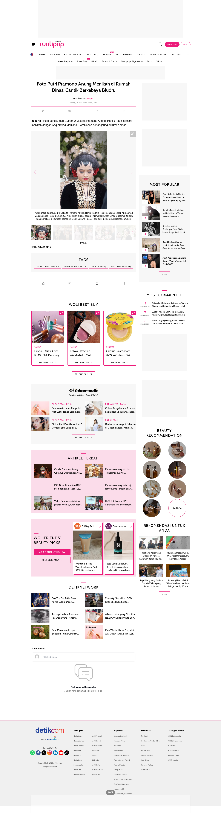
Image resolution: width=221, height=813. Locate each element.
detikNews (78, 736)
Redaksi (144, 736)
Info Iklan (145, 760)
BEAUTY (107, 54)
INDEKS (176, 54)
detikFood (96, 741)
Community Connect (123, 794)
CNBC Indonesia (175, 741)
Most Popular (65, 61)
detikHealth (97, 746)
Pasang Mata (119, 741)
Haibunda (172, 746)
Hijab (94, 61)
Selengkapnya (51, 560)
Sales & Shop (109, 61)
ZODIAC (141, 54)
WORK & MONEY (159, 54)
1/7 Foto (83, 243)
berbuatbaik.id (120, 736)
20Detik (95, 760)
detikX (95, 755)
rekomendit (119, 789)
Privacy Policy (147, 765)
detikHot (77, 755)
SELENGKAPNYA (83, 374)
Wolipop (96, 750)
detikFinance (79, 746)
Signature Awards (121, 755)
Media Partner (147, 755)
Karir (143, 746)
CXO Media (173, 760)
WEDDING (92, 54)
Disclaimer (145, 770)
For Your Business (121, 784)
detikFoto (96, 765)
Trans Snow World (122, 760)
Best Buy (82, 60)
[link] (83, 390)
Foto (149, 61)
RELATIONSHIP (124, 54)
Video (160, 61)
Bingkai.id (118, 770)
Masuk (186, 44)
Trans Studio (119, 765)
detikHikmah (97, 770)
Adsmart (117, 746)
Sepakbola (78, 765)
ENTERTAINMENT (73, 54)
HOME (41, 54)
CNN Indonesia (174, 736)
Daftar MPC (172, 44)
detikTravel (97, 736)
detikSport (78, 760)
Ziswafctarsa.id (120, 774)
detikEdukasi (79, 741)
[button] (132, 172)
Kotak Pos (145, 750)
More (164, 274)
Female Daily (173, 755)
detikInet (77, 750)
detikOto (77, 770)
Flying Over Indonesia (123, 779)
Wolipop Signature (132, 61)
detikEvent (118, 750)
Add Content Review (52, 552)
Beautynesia (173, 750)
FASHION (55, 54)
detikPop (96, 774)
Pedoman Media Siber (150, 741)
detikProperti (79, 774)
